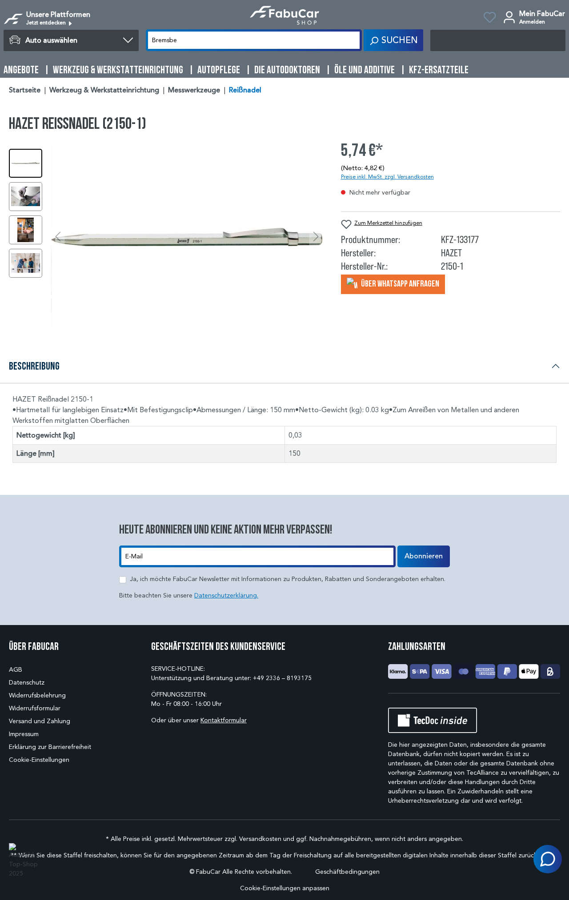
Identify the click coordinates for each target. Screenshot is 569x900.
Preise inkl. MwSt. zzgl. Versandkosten (387, 176)
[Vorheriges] (57, 237)
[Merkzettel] (489, 18)
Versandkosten (260, 839)
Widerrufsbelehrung (37, 695)
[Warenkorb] (497, 40)
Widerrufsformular (34, 708)
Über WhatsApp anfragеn (399, 283)
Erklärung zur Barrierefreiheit (50, 747)
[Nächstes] (316, 237)
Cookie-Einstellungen (39, 760)
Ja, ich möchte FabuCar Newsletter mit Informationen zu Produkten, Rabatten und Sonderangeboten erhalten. (287, 579)
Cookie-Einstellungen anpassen (284, 888)
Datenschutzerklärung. (226, 595)
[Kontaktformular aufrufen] (548, 859)
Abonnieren (424, 556)
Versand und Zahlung (39, 721)
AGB (15, 669)
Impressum (24, 734)
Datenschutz (26, 682)
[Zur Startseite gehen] (284, 15)
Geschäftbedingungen (347, 872)
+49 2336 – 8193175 (282, 678)
